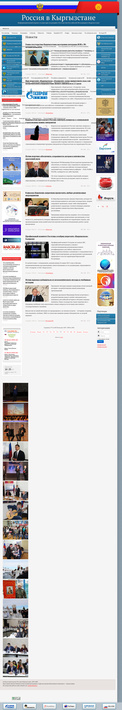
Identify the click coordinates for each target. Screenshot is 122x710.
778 (64, 332)
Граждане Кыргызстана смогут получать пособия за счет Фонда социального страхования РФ (11, 145)
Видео (9, 118)
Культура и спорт (77, 33)
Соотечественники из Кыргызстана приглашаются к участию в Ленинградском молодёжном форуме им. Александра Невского (12, 279)
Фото (3, 118)
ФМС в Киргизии (23, 64)
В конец (85, 332)
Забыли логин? (101, 345)
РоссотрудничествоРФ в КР (13, 68)
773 (47, 332)
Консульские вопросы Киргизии (42, 82)
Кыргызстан (8, 367)
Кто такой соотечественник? (26, 46)
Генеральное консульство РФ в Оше (14, 86)
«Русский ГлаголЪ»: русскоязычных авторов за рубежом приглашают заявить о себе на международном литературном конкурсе (11, 267)
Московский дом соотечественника (12, 92)
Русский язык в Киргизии (51, 91)
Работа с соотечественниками (47, 46)
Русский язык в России (34, 91)
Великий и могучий (82, 91)
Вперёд (79, 332)
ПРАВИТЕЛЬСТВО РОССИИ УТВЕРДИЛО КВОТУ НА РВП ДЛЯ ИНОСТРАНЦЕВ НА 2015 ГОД (12, 135)
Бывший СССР (58, 33)
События (32, 33)
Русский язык (8, 87)
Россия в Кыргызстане (59, 17)
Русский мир (5, 33)
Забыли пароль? (102, 347)
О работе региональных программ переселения (95, 64)
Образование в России (23, 82)
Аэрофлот (89, 706)
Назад (39, 332)
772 (44, 332)
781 (74, 332)
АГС (102, 86)
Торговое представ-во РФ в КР (14, 80)
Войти (100, 341)
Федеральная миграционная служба (14, 61)
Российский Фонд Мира (106, 61)
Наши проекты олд (24, 118)
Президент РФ (11, 37)
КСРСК (103, 68)
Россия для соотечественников (38, 69)
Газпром (10, 706)
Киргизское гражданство (61, 82)
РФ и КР (6, 73)
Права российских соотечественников (40, 51)
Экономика (23, 33)
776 (57, 332)
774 (50, 332)
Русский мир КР (89, 51)
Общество (41, 33)
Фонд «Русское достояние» (106, 74)
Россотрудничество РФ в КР (40, 78)
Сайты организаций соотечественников (14, 123)
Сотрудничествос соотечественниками (107, 92)
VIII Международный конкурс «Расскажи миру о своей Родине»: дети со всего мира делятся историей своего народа (11, 291)
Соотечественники (9, 42)
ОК (103, 206)
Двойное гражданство (93, 78)
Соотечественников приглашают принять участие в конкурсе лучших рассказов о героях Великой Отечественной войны (11, 315)
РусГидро (69, 706)
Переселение (7, 60)
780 (71, 332)
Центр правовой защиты (106, 80)
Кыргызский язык (9, 100)
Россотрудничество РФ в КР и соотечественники (73, 46)
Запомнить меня (104, 339)
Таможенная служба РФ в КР (13, 74)
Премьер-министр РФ (14, 43)
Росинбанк (49, 706)
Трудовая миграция (69, 69)
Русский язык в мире (67, 91)
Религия (49, 33)
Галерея (6, 114)
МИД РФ (9, 49)
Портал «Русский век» (106, 49)
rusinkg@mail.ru (32, 685)
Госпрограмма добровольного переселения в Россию (47, 64)
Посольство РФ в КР (22, 78)
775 (54, 332)
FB (107, 206)
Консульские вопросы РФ (76, 78)
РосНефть (29, 706)
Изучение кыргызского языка (31, 105)
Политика (15, 33)
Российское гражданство (58, 78)
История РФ (102, 33)
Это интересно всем (90, 33)
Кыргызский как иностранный (11, 109)
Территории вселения (71, 64)
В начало (33, 332)
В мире (67, 33)
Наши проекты (37, 118)
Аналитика (95, 123)
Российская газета (107, 43)
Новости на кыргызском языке (11, 105)
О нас (15, 118)
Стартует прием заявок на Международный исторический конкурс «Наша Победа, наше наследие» (11, 303)
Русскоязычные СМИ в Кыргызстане (55, 118)
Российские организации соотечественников (68, 51)
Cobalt (61, 337)
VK (98, 206)
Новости (6, 28)
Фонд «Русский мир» (107, 37)
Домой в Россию (56, 69)
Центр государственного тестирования (13, 96)
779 (68, 332)
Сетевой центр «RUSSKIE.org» (105, 55)
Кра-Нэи (109, 706)
